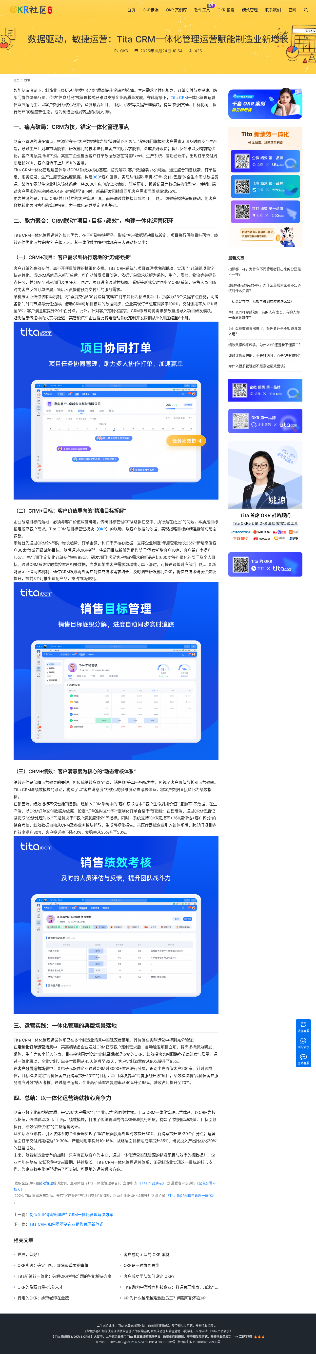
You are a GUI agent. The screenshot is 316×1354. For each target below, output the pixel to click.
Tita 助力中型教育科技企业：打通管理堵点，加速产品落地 (171, 1287)
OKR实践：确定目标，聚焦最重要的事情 (53, 1265)
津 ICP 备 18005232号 (160, 1342)
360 (96, 176)
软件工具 (202, 9)
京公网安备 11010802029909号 (198, 1342)
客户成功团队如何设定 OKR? (149, 1276)
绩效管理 (250, 9)
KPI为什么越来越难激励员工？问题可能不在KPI (165, 1298)
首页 (131, 9)
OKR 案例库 (176, 9)
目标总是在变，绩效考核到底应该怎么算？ (261, 301)
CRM (183, 97)
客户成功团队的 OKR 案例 (147, 1254)
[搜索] (306, 9)
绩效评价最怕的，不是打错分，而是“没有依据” (264, 355)
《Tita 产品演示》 (151, 1183)
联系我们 (273, 9)
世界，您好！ (29, 1254)
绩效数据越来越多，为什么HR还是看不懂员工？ (265, 345)
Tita (174, 97)
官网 (292, 9)
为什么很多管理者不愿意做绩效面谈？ (257, 366)
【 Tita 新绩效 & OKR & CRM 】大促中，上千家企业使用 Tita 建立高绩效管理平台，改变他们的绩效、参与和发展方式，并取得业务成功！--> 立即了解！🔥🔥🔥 (158, 1336)
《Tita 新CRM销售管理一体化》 (190, 1195)
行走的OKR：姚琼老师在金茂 (43, 1298)
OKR (124, 50)
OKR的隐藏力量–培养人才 (40, 1287)
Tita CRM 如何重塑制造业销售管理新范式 (66, 1224)
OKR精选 (150, 9)
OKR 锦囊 (226, 9)
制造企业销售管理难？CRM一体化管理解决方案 (71, 1214)
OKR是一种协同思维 (141, 1265)
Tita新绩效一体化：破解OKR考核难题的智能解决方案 (65, 1276)
